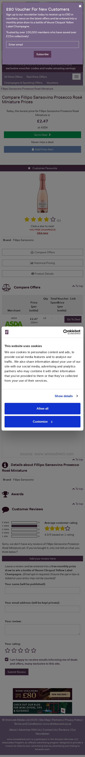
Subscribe (42, 54)
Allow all (42, 408)
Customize (40, 421)
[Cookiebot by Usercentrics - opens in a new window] (63, 332)
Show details (64, 396)
